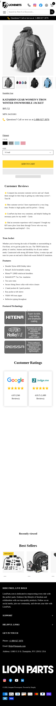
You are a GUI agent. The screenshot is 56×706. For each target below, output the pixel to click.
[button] (28, 172)
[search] (52, 12)
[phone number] (29, 5)
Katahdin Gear (8, 93)
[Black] (5, 143)
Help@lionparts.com (17, 646)
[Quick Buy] (44, 568)
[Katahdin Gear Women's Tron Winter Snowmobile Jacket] (8, 83)
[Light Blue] (17, 143)
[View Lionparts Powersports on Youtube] (16, 680)
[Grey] (11, 143)
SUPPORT (7, 615)
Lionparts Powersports (15, 687)
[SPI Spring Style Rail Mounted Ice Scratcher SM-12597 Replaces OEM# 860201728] (20, 568)
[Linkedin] (22, 680)
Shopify (33, 687)
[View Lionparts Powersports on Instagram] (35, 5)
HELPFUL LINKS (11, 624)
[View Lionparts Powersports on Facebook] (41, 5)
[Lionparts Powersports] (12, 5)
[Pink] (23, 143)
